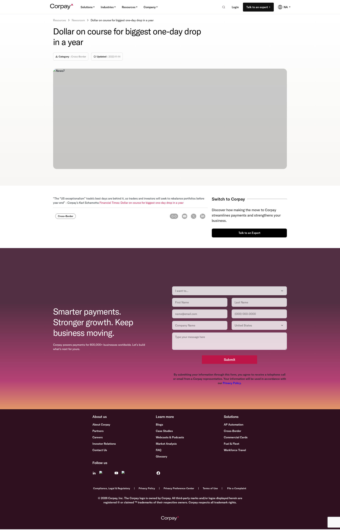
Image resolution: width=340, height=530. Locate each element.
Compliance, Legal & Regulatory (111, 488)
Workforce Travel (235, 450)
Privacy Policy (232, 383)
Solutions (87, 7)
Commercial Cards (236, 437)
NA (286, 7)
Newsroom (78, 20)
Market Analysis (166, 443)
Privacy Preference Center (179, 488)
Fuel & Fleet (231, 443)
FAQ (158, 450)
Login (235, 7)
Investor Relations (104, 443)
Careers (97, 437)
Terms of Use (210, 488)
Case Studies (164, 431)
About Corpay (101, 424)
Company (150, 7)
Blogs (159, 424)
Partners (98, 431)
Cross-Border (232, 431)
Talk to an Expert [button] (249, 233)
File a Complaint (236, 488)
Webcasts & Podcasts (170, 437)
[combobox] (222, 7)
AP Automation (233, 424)
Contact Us (99, 450)
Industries (107, 7)
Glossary (161, 456)
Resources (128, 7)
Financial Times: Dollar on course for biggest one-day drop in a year (141, 202)
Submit (229, 359)
